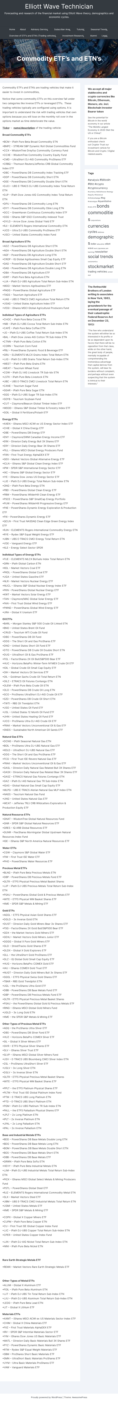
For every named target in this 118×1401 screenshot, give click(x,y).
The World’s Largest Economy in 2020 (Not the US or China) (101, 130)
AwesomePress (79, 1397)
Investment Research (73, 35)
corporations (96, 220)
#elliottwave (101, 192)
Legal (104, 35)
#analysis (93, 179)
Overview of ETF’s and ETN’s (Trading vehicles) (32, 35)
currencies (98, 226)
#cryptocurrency (98, 188)
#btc (91, 184)
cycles (92, 232)
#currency (92, 192)
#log (103, 197)
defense (101, 232)
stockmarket (101, 266)
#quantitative (104, 201)
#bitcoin (105, 179)
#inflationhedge (94, 198)
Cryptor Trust (98, 144)
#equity (91, 195)
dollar (93, 243)
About (23, 29)
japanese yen (103, 248)
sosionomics (93, 262)
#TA (94, 207)
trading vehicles (97, 271)
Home (12, 29)
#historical (98, 195)
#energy (110, 192)
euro (95, 248)
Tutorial (80, 29)
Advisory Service (39, 29)
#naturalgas (92, 201)
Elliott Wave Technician (59, 6)
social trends (100, 256)
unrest (110, 272)
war (89, 275)
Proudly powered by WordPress (47, 1397)
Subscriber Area (62, 29)
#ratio (90, 207)
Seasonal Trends (99, 29)
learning (91, 252)
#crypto (99, 184)
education (100, 244)
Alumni (93, 35)
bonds (103, 206)
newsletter (101, 251)
